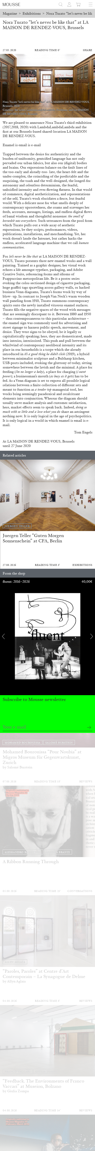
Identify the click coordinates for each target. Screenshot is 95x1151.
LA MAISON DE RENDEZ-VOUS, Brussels (40, 441)
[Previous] (3, 495)
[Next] (91, 495)
